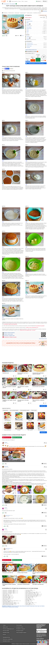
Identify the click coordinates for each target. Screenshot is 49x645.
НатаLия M (6, 466)
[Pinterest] (43, 642)
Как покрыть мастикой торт (38, 584)
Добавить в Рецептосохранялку (9, 332)
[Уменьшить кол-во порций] (46, 18)
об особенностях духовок (40, 325)
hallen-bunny (45, 11)
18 (4, 545)
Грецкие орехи (29, 28)
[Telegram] (46, 642)
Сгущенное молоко (30, 44)
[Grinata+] (3, 508)
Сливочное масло (5, 606)
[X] (39, 642)
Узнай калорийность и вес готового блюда (36, 63)
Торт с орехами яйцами (14, 410)
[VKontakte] (38, 642)
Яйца (27, 22)
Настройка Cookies (6, 632)
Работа (23, 1)
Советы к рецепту (30, 12)
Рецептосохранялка (14, 1)
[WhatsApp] (45, 642)
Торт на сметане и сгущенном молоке (38, 401)
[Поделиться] (48, 642)
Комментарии (17, 12)
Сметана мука (5, 410)
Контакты (4, 634)
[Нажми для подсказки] (37, 51)
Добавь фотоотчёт (7, 437)
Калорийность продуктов (37, 12)
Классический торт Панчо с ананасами (23, 373)
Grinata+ (5, 507)
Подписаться (42, 631)
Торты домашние (8, 420)
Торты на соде (33, 410)
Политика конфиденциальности (8, 628)
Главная (4, 625)
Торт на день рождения (41, 420)
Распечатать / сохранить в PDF (9, 335)
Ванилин (28, 39)
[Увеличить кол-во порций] (46, 16)
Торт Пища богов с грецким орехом (23, 387)
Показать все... (43, 432)
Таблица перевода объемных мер (31, 49)
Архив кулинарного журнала (21, 632)
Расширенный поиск (6, 637)
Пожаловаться (5, 12)
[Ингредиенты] (48, 640)
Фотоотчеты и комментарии (8, 639)
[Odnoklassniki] (41, 642)
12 (5, 526)
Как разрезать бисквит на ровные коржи (9, 585)
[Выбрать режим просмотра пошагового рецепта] (3, 88)
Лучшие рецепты (19, 625)
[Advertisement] (13, 43)
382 (22, 35)
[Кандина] (3, 443)
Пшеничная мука (29, 21)
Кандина (5, 442)
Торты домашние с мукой (24, 410)
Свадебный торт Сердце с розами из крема (9, 401)
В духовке (30, 420)
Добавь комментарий (17, 437)
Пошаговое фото (23, 12)
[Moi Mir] (42, 642)
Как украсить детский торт (8, 572)
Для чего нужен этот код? (43, 338)
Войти (45, 1)
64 (4, 505)
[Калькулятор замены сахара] (29, 24)
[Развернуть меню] (48, 644)
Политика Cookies (6, 630)
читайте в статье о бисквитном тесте (32, 327)
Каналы (19, 1)
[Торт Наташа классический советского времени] (5, 31)
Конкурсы (26, 1)
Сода (27, 31)
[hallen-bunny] (4, 516)
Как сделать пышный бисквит (24, 584)
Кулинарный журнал (20, 630)
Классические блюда (19, 420)
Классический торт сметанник (38, 386)
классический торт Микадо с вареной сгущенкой (38, 373)
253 (4, 35)
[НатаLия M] (3, 467)
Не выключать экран (43, 15)
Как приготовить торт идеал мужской (23, 401)
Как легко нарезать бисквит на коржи (39, 573)
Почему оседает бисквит (22, 572)
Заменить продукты (28, 17)
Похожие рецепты (11, 12)
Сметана (28, 25)
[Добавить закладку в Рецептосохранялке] (21, 36)
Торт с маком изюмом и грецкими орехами (9, 387)
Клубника (28, 47)
